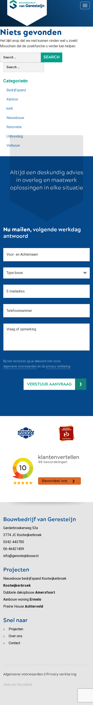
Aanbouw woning (22, 599)
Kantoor (12, 99)
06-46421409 (13, 549)
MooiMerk (24, 685)
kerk (9, 108)
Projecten (16, 629)
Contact (72, 5)
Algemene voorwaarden (23, 674)
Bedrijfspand (16, 90)
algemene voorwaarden (20, 366)
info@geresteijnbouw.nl (20, 556)
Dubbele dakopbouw (29, 592)
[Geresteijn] (27, 4)
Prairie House (23, 606)
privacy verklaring (58, 366)
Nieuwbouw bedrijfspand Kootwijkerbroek (34, 582)
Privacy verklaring (61, 674)
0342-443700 (13, 542)
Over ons (54, 5)
